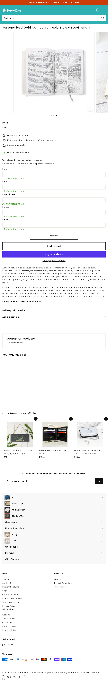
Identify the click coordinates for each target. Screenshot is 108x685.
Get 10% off (13, 677)
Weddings (7, 615)
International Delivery (12, 598)
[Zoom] (90, 108)
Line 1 (5, 169)
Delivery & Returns (10, 587)
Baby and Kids (9, 626)
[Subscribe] (99, 481)
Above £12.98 (27, 413)
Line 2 (5, 181)
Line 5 (5, 219)
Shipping (18, 160)
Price (5, 122)
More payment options (54, 260)
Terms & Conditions (11, 602)
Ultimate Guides (9, 630)
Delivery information (14, 310)
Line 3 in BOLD (10, 194)
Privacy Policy (8, 606)
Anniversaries (8, 618)
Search (5, 579)
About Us (58, 579)
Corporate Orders (10, 594)
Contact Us (7, 583)
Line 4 (5, 207)
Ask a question (10, 317)
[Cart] (97, 10)
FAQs (4, 590)
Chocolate (7, 622)
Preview (54, 235)
